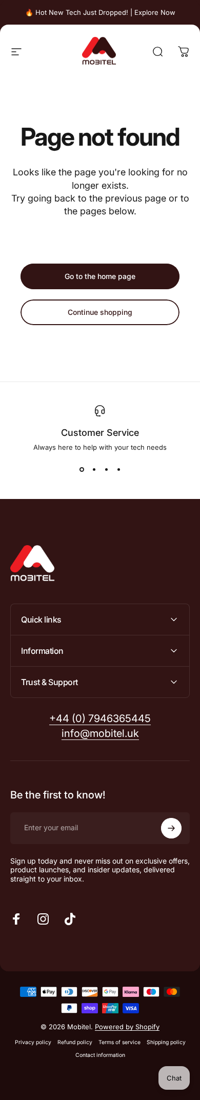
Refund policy (74, 1042)
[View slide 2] (94, 470)
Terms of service (119, 1042)
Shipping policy (166, 1042)
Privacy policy (33, 1042)
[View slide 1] (81, 470)
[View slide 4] (118, 470)
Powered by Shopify (127, 1027)
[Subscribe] (171, 828)
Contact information (100, 1055)
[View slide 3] (106, 470)
